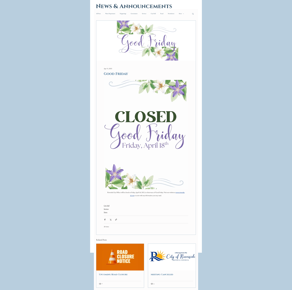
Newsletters (171, 13)
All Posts (98, 13)
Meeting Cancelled (162, 274)
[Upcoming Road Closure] (120, 257)
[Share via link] (116, 219)
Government (134, 13)
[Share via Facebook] (105, 219)
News (105, 212)
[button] (193, 14)
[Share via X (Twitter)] (110, 219)
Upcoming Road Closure (113, 274)
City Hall (153, 13)
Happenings (123, 13)
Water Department (110, 13)
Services (144, 13)
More (180, 13)
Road (161, 13)
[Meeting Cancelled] (172, 257)
